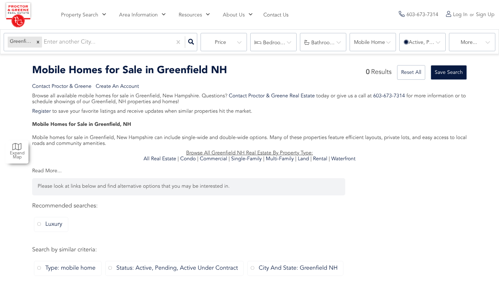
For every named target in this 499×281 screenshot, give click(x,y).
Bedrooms (275, 42)
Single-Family (246, 159)
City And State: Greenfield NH (298, 268)
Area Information (138, 15)
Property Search (79, 15)
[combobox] (44, 42)
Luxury (53, 224)
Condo (188, 159)
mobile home (369, 42)
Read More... (47, 170)
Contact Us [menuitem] (276, 15)
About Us (234, 15)
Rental (320, 159)
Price (220, 42)
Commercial (213, 159)
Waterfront (343, 159)
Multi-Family (280, 159)
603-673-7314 (389, 96)
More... (469, 42)
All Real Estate (160, 159)
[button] (38, 42)
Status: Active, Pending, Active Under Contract (177, 268)
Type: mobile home (70, 268)
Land (303, 159)
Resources (190, 15)
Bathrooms (323, 42)
